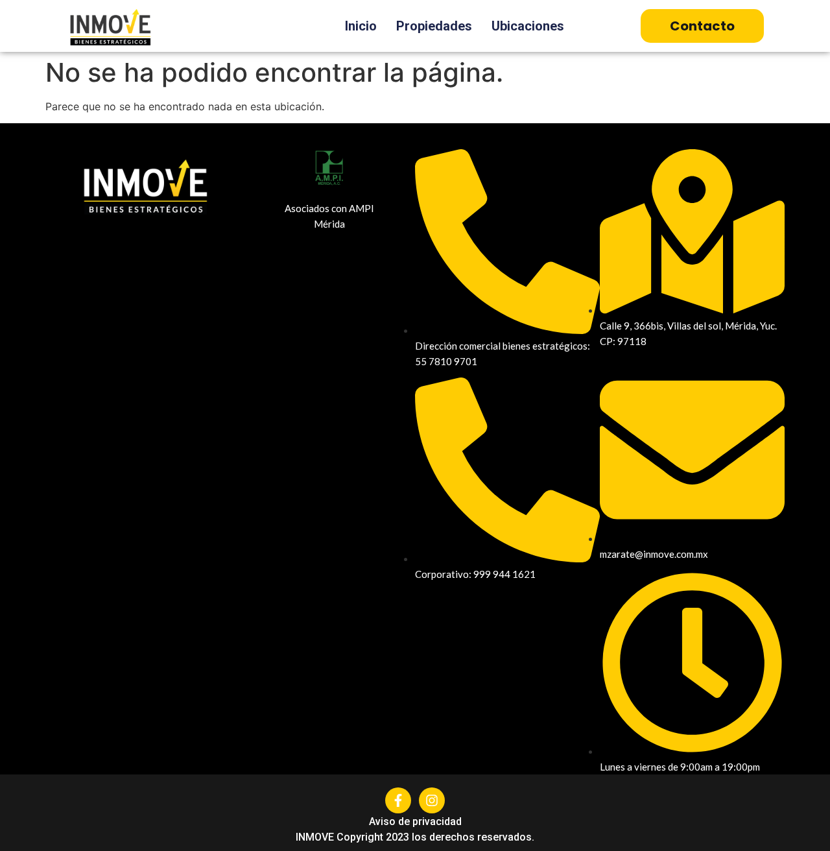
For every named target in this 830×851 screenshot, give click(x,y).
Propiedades (434, 26)
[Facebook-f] (398, 800)
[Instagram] (432, 800)
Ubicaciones (528, 26)
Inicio (361, 26)
